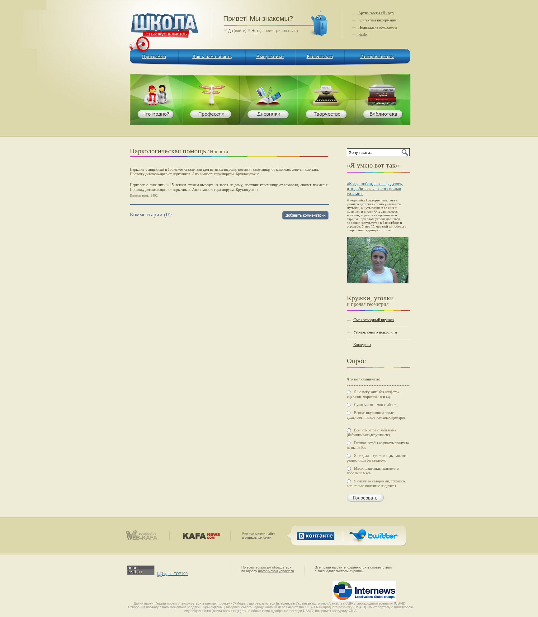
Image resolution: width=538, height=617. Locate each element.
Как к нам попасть (212, 56)
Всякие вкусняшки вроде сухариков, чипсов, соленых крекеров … (376, 417)
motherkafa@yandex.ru (276, 571)
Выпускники (270, 56)
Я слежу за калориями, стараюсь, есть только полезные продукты (376, 483)
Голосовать (365, 497)
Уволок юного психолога (375, 332)
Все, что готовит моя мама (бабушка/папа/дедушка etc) (371, 432)
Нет (255, 31)
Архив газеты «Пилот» (376, 13)
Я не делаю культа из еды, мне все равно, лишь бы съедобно (377, 458)
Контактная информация (377, 20)
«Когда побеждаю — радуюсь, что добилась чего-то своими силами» (375, 189)
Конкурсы (362, 344)
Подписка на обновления (377, 27)
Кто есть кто (320, 56)
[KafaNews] (200, 538)
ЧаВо (362, 34)
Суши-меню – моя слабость (375, 405)
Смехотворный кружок (373, 319)
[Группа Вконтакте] (314, 542)
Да (230, 31)
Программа (154, 56)
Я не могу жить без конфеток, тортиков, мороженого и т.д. (373, 394)
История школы (377, 56)
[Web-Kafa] (144, 538)
